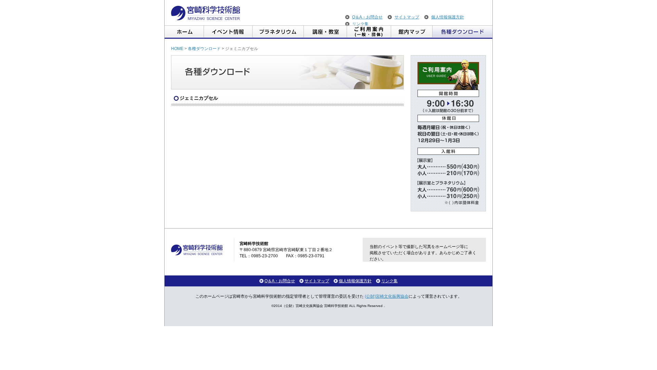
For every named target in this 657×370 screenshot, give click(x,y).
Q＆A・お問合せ (367, 17)
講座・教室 (325, 32)
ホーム (184, 32)
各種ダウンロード (462, 32)
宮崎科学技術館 (205, 13)
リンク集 (360, 24)
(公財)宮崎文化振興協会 (387, 296)
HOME (177, 48)
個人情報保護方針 (447, 17)
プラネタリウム (278, 32)
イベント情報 (228, 32)
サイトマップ (407, 17)
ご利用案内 (369, 32)
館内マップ (412, 32)
